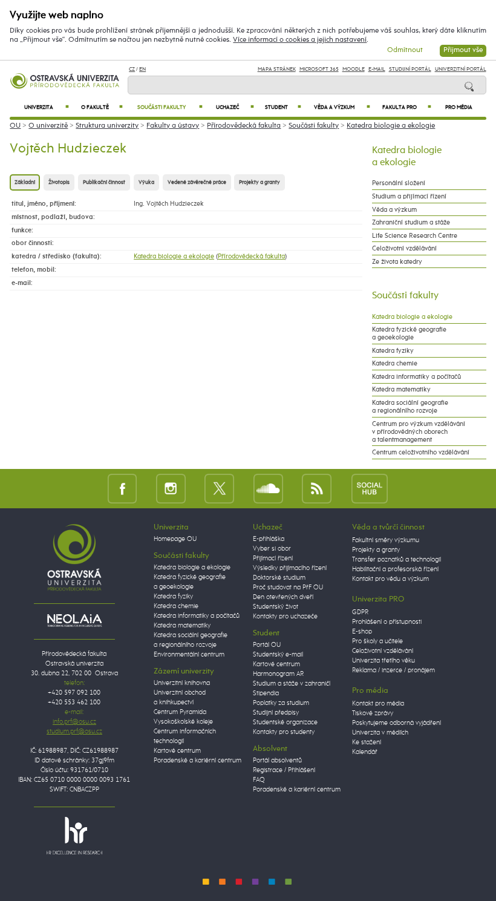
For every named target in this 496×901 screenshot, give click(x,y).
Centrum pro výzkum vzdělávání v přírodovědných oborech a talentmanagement (418, 432)
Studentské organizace (285, 722)
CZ (132, 69)
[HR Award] (74, 835)
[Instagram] (171, 488)
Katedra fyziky (393, 350)
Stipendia (266, 693)
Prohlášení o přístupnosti (387, 622)
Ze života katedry (397, 261)
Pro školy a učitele (377, 641)
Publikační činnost (104, 182)
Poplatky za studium (281, 703)
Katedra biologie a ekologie (391, 125)
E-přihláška (268, 539)
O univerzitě (48, 125)
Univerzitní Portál (460, 69)
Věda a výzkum (342, 107)
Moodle (353, 69)
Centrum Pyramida (180, 712)
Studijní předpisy (276, 713)
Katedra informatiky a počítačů (416, 376)
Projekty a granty (259, 182)
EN (142, 69)
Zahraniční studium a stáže (411, 222)
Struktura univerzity (107, 125)
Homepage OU (175, 539)
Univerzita (47, 107)
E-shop (362, 632)
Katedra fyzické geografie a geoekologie (409, 333)
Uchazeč (235, 107)
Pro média (458, 107)
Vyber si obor (272, 549)
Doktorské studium (279, 578)
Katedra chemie (394, 363)
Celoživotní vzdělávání (404, 248)
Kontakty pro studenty (284, 732)
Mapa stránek (277, 69)
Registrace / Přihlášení (284, 770)
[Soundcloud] (268, 488)
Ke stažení (366, 742)
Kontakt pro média (378, 704)
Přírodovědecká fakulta (244, 125)
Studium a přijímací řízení (409, 196)
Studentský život (275, 607)
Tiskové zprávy (372, 713)
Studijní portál (410, 69)
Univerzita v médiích (380, 733)
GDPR (360, 612)
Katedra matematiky (401, 389)
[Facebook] (122, 488)
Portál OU (267, 645)
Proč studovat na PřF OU (288, 588)
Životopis (59, 182)
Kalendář (364, 752)
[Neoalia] (74, 620)
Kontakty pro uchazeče (285, 617)
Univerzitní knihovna (182, 683)
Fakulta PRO (406, 107)
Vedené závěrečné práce (197, 182)
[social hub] (369, 488)
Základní (25, 182)
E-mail (376, 69)
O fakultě (102, 107)
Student (283, 107)
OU (15, 125)
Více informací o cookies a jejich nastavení (300, 40)
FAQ (259, 780)
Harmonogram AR (278, 674)
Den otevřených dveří (283, 597)
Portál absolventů (277, 761)
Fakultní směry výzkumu (385, 540)
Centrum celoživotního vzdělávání (420, 452)
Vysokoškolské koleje (183, 722)
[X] (219, 488)
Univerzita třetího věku (383, 661)
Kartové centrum (177, 751)
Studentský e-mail (278, 655)
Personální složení (398, 183)
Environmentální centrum (189, 655)
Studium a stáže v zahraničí (291, 684)
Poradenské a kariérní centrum (197, 761)
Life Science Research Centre (414, 235)
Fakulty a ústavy (172, 125)
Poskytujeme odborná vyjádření (396, 723)
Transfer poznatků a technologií (396, 560)
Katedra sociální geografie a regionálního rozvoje (410, 406)
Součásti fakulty (170, 107)
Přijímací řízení (273, 558)
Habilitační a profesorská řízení (395, 569)
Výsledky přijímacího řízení (290, 568)
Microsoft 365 (319, 69)
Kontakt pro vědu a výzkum (390, 579)
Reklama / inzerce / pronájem (393, 670)
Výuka (146, 182)
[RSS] (316, 488)
